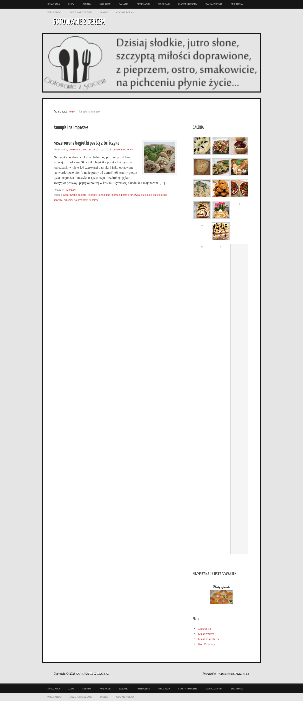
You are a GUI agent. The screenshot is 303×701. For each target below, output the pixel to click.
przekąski (146, 194)
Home (72, 111)
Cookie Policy (125, 12)
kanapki (92, 194)
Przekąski (143, 4)
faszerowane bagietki (75, 194)
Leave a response (123, 149)
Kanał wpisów (206, 634)
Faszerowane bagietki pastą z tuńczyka (86, 142)
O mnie (104, 12)
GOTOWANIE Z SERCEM (79, 21)
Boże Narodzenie (81, 12)
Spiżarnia (237, 4)
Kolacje (105, 4)
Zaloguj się (204, 629)
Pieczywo (164, 4)
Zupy (71, 4)
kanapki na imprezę (109, 194)
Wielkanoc (54, 12)
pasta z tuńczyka (130, 194)
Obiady (86, 4)
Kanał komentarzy (208, 639)
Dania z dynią (214, 4)
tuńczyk (93, 200)
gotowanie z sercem (80, 149)
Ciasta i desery (187, 4)
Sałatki (123, 4)
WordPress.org (206, 644)
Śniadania (53, 4)
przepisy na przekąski (76, 200)
